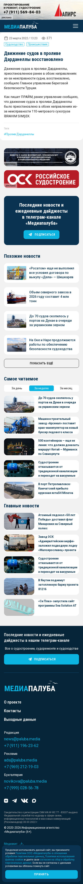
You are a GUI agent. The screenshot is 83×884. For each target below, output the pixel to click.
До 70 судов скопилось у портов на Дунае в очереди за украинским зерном (50, 320)
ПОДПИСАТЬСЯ (45, 234)
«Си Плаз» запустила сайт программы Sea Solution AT (57, 603)
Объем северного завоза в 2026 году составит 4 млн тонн (50, 296)
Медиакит (11, 843)
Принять (41, 874)
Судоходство (14, 44)
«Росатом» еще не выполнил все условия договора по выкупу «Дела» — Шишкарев (51, 272)
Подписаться (45, 659)
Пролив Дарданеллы (20, 134)
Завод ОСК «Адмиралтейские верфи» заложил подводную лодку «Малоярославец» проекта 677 (57, 543)
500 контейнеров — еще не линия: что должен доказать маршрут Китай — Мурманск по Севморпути (58, 447)
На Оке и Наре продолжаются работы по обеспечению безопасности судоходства (52, 344)
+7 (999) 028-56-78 (21, 787)
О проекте (12, 702)
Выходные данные (20, 719)
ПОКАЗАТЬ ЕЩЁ (41, 363)
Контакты (12, 710)
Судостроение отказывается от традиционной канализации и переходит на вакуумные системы (57, 469)
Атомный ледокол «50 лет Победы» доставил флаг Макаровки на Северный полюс (56, 521)
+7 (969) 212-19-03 (21, 766)
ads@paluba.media (20, 760)
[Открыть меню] (74, 26)
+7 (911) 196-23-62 (21, 745)
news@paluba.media (22, 739)
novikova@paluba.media (25, 781)
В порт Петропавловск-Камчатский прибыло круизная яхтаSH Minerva (55, 488)
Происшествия (37, 44)
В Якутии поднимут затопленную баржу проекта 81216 (58, 585)
